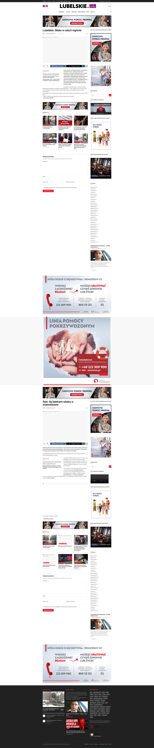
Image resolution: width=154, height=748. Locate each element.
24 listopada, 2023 (78, 569)
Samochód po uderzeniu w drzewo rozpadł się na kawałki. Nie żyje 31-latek (65, 566)
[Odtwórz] (92, 113)
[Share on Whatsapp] (83, 66)
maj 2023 (92, 217)
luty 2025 (92, 197)
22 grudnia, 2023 (77, 551)
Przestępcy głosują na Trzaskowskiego (51, 74)
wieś (99, 713)
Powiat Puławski (62, 543)
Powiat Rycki (46, 562)
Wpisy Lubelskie (47, 124)
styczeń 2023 (93, 224)
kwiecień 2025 (93, 194)
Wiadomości (45, 1)
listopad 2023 (93, 206)
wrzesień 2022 (93, 231)
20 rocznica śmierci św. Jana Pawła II (49, 145)
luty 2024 (92, 201)
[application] (101, 109)
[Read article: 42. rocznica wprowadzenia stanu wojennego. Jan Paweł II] (53, 699)
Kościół (91, 696)
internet (104, 694)
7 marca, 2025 (77, 150)
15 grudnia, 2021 (60, 33)
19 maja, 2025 (61, 131)
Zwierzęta (65, 1)
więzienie (103, 713)
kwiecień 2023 (93, 219)
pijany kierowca (93, 702)
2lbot (91, 692)
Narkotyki (105, 698)
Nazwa (44, 176)
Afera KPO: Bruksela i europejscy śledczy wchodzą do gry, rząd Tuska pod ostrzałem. (75, 731)
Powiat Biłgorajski (48, 543)
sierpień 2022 (93, 233)
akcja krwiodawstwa (97, 692)
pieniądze (103, 700)
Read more (94, 270)
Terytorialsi (103, 710)
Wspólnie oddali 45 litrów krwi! (49, 463)
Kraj (60, 124)
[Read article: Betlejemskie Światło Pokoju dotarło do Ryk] (50, 559)
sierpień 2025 (93, 187)
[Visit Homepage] (78, 6)
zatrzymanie (104, 715)
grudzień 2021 (93, 241)
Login (110, 6)
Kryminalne (49, 1)
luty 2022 (92, 240)
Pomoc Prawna (81, 11)
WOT (95, 715)
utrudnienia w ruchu (93, 713)
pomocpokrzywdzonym (98, 704)
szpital (98, 710)
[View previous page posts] (51, 84)
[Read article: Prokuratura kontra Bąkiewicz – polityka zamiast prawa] (101, 255)
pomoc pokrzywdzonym (94, 706)
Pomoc (91, 704)
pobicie (98, 702)
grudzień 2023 (93, 204)
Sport (87, 11)
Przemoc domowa (101, 708)
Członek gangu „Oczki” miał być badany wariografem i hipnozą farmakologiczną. (51, 80)
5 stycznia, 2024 (46, 549)
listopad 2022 (93, 227)
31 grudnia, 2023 (62, 547)
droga (107, 692)
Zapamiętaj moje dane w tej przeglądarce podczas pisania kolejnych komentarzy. (60, 187)
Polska (106, 702)
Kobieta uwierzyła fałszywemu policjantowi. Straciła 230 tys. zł (54, 721)
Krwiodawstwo (104, 696)
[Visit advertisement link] (77, 22)
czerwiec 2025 (93, 190)
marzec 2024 (93, 199)
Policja (76, 124)
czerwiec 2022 (93, 236)
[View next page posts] (53, 84)
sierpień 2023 (93, 211)
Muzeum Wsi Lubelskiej (98, 698)
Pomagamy (54, 1)
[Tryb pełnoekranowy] (109, 113)
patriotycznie (97, 700)
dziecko (91, 694)
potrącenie (108, 706)
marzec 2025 (93, 196)
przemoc (95, 708)
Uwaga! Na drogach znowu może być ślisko (52, 462)
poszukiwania (102, 706)
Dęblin (76, 543)
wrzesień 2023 (93, 210)
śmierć (91, 717)
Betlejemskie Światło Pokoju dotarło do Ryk (49, 565)
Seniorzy (57, 1)
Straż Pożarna (92, 710)
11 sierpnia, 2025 (70, 734)
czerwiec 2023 (93, 215)
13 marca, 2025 (61, 148)
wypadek (99, 715)
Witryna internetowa (70, 182)
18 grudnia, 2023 (46, 568)
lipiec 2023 (93, 213)
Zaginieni (61, 1)
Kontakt (69, 1)
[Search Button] (110, 12)
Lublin (91, 698)
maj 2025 (92, 192)
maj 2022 (92, 238)
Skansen (107, 708)
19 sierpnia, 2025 (105, 248)
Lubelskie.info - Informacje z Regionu (73, 699)
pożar (91, 708)
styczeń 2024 (93, 203)
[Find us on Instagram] (47, 6)
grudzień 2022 (93, 226)
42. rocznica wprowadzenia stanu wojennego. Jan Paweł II (51, 709)
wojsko (91, 715)
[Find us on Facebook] (44, 6)
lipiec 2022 (93, 234)
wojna (108, 713)
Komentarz (45, 161)
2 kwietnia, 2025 (77, 131)
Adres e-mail (46, 182)
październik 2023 (94, 208)
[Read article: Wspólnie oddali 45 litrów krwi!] (65, 540)
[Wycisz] (107, 113)
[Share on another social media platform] (86, 66)
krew (100, 696)
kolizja (108, 694)
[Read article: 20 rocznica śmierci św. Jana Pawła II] (50, 138)
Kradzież (96, 696)
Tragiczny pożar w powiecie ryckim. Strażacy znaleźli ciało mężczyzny (80, 566)
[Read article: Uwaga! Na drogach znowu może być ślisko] (50, 540)
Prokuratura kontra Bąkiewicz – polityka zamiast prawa (100, 246)
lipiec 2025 (93, 188)
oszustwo (92, 700)
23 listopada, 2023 (62, 569)
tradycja (107, 710)
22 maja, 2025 (45, 129)
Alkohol (103, 692)
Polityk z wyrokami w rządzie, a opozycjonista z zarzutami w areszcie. (65, 146)
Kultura (68, 11)
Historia (96, 694)
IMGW (100, 694)
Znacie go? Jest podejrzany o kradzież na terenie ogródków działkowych (55, 715)
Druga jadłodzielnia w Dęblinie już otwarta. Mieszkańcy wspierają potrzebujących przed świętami (52, 467)
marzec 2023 (93, 220)
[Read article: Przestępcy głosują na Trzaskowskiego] (50, 120)
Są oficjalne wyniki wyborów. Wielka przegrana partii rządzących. (50, 76)
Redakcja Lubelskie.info (50, 33)
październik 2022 (94, 229)
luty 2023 (92, 222)
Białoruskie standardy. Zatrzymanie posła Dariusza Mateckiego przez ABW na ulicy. (80, 146)
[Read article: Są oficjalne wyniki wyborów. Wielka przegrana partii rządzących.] (65, 120)
